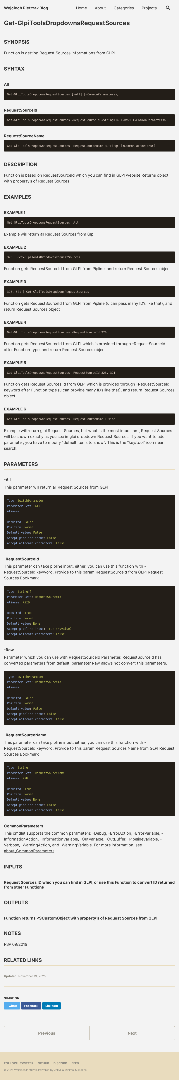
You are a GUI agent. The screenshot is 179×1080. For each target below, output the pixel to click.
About (100, 8)
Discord (60, 1063)
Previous (46, 1033)
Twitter (26, 1063)
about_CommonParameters (29, 851)
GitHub (43, 1063)
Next (132, 1033)
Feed (75, 1063)
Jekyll (58, 1069)
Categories (124, 8)
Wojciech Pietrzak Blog (26, 8)
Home (81, 8)
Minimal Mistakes (75, 1069)
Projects (149, 8)
